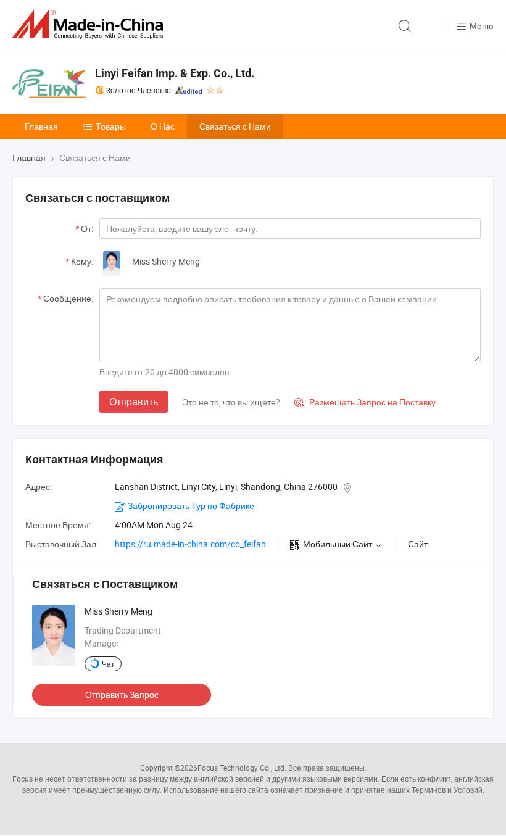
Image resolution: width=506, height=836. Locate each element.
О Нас (163, 126)
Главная (41, 126)
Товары (111, 126)
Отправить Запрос (122, 694)
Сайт (418, 544)
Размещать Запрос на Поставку (365, 402)
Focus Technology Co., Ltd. (241, 767)
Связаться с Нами (235, 126)
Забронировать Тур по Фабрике (191, 505)
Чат (108, 664)
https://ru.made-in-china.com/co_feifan (190, 544)
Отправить (133, 401)
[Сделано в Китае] (90, 24)
